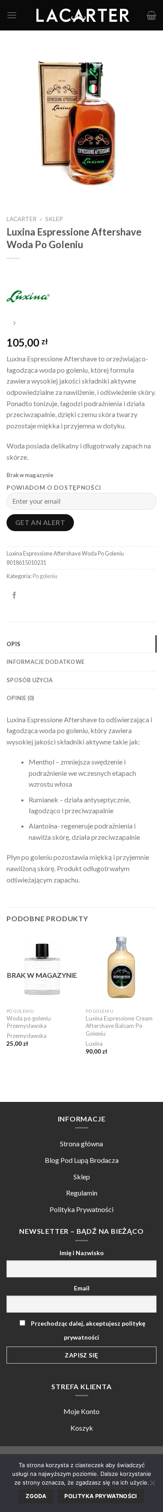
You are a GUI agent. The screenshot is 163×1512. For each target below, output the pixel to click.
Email (82, 1288)
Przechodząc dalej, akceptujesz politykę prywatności (87, 1330)
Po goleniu (45, 575)
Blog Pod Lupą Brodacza (82, 1160)
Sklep (54, 219)
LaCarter (22, 219)
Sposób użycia (30, 680)
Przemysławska (27, 1035)
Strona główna (81, 1143)
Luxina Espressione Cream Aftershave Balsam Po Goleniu (119, 1026)
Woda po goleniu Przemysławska (29, 1022)
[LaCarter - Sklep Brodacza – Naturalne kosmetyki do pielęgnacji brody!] (81, 15)
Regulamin (81, 1193)
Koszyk (81, 1428)
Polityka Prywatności (81, 1209)
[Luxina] (28, 294)
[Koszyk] (151, 15)
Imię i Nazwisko (82, 1252)
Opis (13, 643)
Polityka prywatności (100, 1496)
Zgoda (36, 1496)
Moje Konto (81, 1411)
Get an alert (40, 522)
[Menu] (12, 15)
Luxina (94, 1043)
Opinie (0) (20, 697)
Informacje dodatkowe (45, 661)
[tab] (81, 644)
